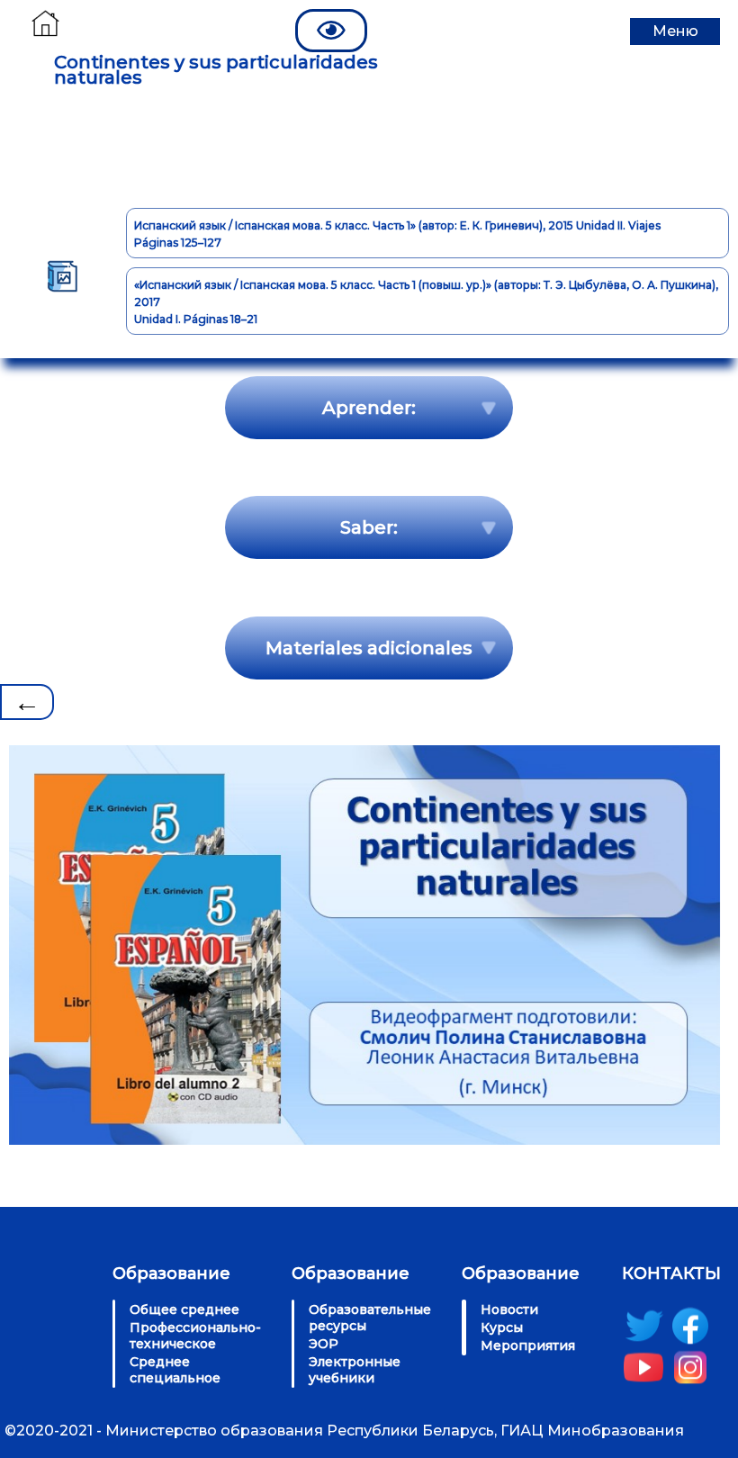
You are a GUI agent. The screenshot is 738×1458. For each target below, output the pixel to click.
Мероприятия (528, 1345)
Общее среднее (184, 1309)
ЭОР (323, 1344)
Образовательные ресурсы (370, 1317)
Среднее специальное (175, 1370)
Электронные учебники (354, 1370)
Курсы (502, 1327)
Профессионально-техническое (195, 1335)
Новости (509, 1309)
